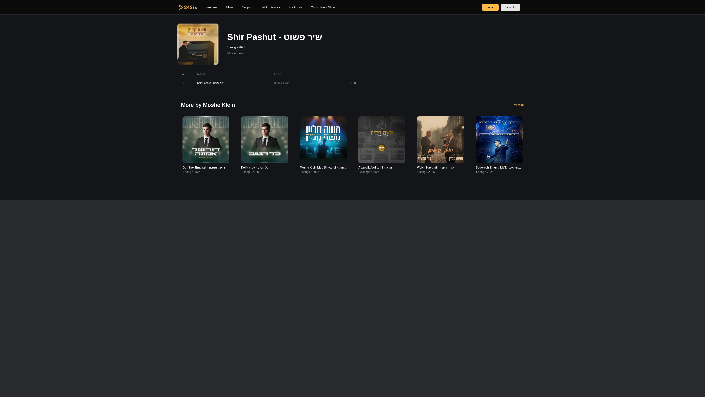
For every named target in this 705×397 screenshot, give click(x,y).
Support (247, 7)
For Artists (295, 7)
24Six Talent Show (323, 7)
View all (519, 104)
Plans (229, 7)
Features (211, 7)
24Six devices (270, 7)
